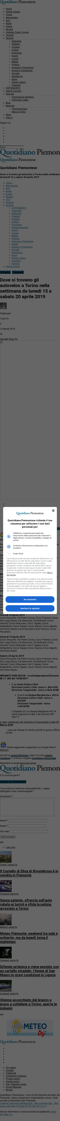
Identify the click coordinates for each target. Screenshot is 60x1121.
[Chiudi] (53, 510)
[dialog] (30, 560)
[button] (30, 554)
